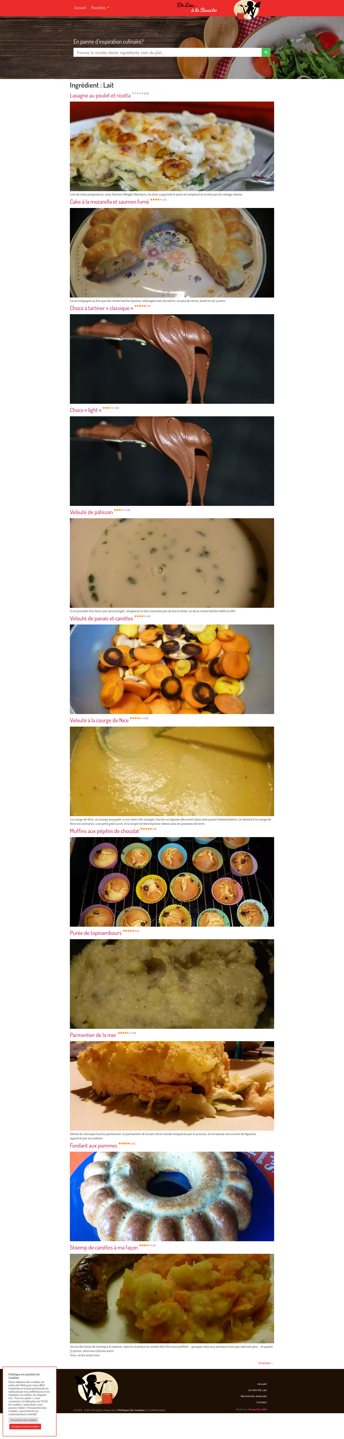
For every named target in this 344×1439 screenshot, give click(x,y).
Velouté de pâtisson (100, 512)
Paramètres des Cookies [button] (23, 1420)
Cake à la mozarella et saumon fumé (118, 201)
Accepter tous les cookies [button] (25, 1426)
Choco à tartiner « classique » (110, 308)
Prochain (266, 1363)
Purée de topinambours (104, 932)
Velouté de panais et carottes (110, 618)
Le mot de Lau (257, 1390)
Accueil (80, 7)
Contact (262, 1402)
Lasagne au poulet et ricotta (109, 95)
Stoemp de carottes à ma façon (113, 1247)
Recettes (98, 7)
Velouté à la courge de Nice (109, 720)
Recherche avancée (254, 1396)
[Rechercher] (266, 52)
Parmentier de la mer (103, 1034)
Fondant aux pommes (102, 1145)
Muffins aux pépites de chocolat (113, 830)
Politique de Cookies (131, 1410)
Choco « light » (94, 409)
